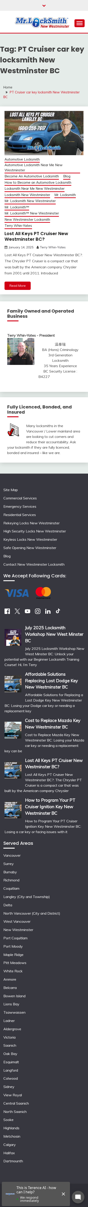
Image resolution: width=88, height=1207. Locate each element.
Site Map (10, 490)
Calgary (9, 1144)
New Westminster (18, 929)
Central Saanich (16, 1103)
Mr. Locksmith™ (17, 207)
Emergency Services (19, 506)
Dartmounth (13, 1161)
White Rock (13, 971)
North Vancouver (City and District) (31, 913)
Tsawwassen (14, 1012)
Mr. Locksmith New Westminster (30, 201)
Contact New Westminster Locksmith (34, 564)
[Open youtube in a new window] (27, 612)
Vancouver (12, 855)
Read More (17, 286)
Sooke (8, 1119)
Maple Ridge (13, 954)
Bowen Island (14, 996)
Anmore (9, 979)
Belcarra (10, 987)
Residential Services (19, 514)
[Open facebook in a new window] (7, 612)
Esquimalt (11, 1062)
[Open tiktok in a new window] (58, 612)
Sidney (8, 1086)
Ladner (9, 1020)
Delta (7, 905)
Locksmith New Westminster (27, 195)
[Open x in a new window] (17, 612)
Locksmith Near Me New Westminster (35, 188)
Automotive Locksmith (22, 159)
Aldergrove (12, 1029)
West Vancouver (16, 921)
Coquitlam (11, 888)
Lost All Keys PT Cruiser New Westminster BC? (36, 236)
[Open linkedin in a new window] (48, 612)
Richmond (11, 880)
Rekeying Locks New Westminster (31, 523)
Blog (66, 176)
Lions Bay (11, 1004)
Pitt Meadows (14, 962)
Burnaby (10, 872)
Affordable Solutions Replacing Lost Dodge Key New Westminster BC (51, 680)
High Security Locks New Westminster (34, 531)
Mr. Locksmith (65, 195)
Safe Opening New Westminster (29, 547)
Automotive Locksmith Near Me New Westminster (34, 167)
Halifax (9, 1153)
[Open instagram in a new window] (37, 612)
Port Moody (13, 946)
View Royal (12, 1095)
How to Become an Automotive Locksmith (38, 182)
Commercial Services (20, 498)
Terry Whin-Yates (18, 225)
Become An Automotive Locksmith (32, 176)
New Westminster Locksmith (27, 219)
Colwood (10, 1078)
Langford (10, 1070)
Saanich (9, 1045)
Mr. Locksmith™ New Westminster (32, 213)
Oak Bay (10, 1053)
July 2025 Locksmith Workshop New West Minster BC (54, 634)
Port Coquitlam (15, 938)
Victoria (9, 1037)
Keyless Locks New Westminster (30, 539)
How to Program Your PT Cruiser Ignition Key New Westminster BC (50, 806)
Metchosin (11, 1136)
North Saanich (15, 1111)
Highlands (11, 1128)
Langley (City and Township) (26, 896)
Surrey (8, 863)
